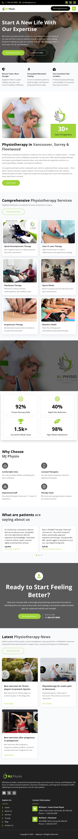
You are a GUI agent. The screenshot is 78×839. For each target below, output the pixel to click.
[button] (74, 8)
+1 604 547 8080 (52, 617)
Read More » (9, 704)
